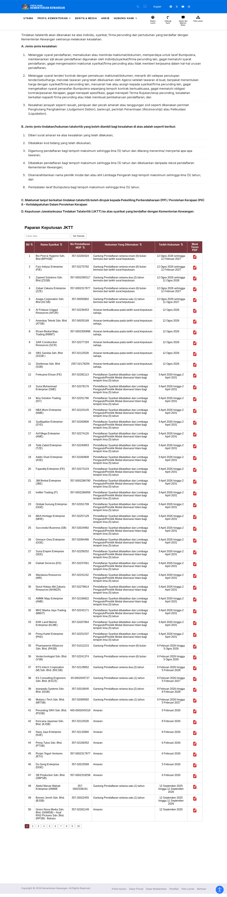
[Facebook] (171, 6)
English (157, 6)
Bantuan (201, 888)
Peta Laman (187, 888)
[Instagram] (189, 6)
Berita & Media (86, 18)
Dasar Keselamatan (156, 888)
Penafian (174, 888)
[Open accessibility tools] (220, 890)
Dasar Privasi (136, 888)
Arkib (105, 18)
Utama (28, 18)
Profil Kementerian (53, 18)
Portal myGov (119, 888)
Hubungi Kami (124, 18)
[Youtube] (183, 6)
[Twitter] (177, 6)
